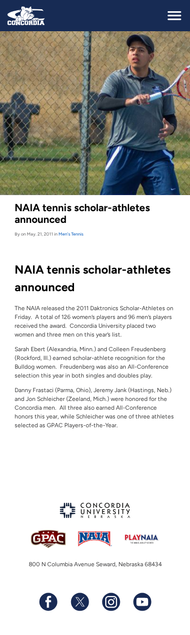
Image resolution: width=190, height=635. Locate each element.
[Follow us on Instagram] (110, 601)
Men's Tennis (70, 234)
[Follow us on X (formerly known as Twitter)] (79, 601)
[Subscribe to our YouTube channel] (141, 601)
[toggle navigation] (174, 15)
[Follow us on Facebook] (48, 601)
